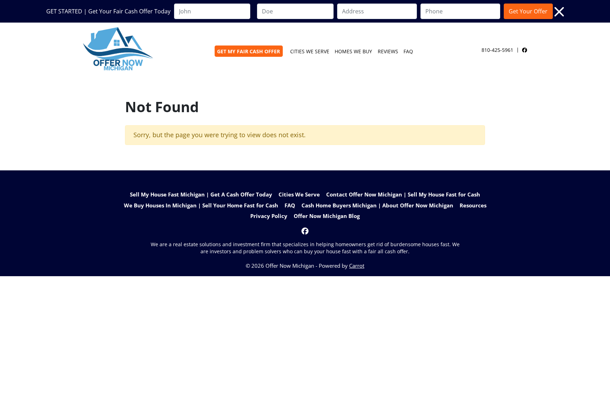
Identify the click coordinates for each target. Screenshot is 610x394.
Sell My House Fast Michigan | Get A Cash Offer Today (201, 194)
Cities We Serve (309, 51)
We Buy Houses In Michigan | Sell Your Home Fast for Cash (201, 205)
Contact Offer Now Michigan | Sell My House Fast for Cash (403, 194)
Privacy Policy (268, 215)
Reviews (388, 51)
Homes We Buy (353, 51)
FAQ (408, 51)
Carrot (356, 265)
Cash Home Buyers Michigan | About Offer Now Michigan (377, 205)
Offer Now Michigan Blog (327, 215)
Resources (473, 205)
